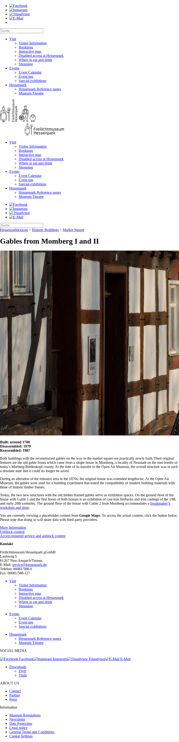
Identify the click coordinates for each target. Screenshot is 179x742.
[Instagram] (18, 10)
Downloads (17, 667)
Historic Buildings (45, 230)
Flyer (22, 671)
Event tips (26, 76)
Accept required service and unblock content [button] (32, 536)
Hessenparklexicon (14, 230)
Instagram (59, 659)
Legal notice (18, 728)
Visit (12, 39)
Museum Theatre (31, 93)
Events (14, 68)
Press (13, 699)
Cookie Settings (21, 736)
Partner (14, 695)
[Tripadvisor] (19, 14)
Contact (15, 691)
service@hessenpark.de (29, 565)
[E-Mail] (16, 18)
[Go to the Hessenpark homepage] (89, 118)
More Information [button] (13, 528)
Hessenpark (18, 85)
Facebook (26, 659)
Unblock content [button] (12, 532)
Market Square (73, 230)
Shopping (26, 64)
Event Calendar (30, 72)
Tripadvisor (96, 659)
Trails (23, 675)
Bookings (26, 47)
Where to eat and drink (35, 60)
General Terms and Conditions (31, 732)
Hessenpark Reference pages (40, 89)
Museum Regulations (25, 715)
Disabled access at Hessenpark (41, 56)
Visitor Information (33, 43)
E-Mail (125, 659)
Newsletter (17, 719)
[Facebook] (18, 6)
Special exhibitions (32, 81)
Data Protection (20, 724)
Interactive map (30, 51)
